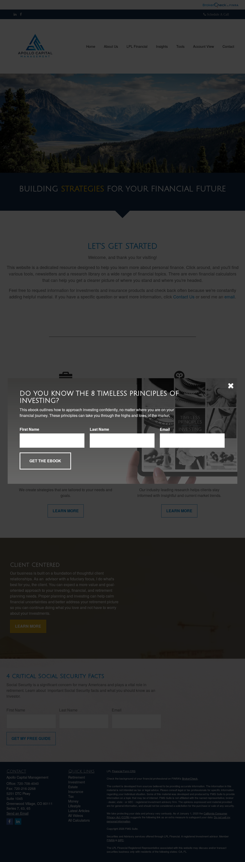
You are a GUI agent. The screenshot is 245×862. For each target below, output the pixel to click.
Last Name (99, 429)
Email (165, 429)
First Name (29, 429)
